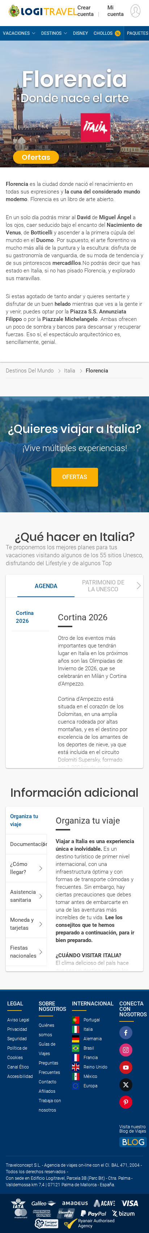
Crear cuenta (85, 10)
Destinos (51, 33)
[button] (139, 586)
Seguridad (17, 1038)
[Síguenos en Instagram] (126, 1050)
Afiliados (47, 1091)
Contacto (47, 1081)
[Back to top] (131, 1213)
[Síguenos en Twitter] (126, 1085)
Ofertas (74, 477)
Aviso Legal (18, 1019)
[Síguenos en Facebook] (126, 1033)
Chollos (103, 33)
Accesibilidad (20, 1076)
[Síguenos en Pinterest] (126, 1102)
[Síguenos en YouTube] (126, 1067)
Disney (80, 33)
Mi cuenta (115, 10)
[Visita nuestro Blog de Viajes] (133, 1142)
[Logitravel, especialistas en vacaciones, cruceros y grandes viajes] (43, 11)
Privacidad (17, 1029)
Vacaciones (16, 33)
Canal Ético (18, 1067)
